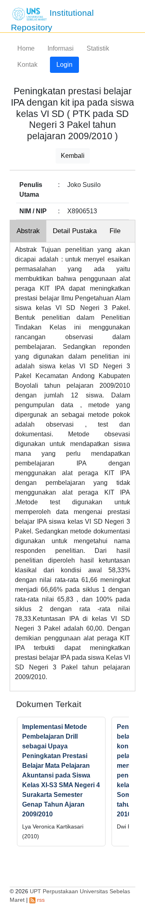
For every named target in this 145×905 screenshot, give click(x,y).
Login (64, 64)
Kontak (27, 64)
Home (26, 48)
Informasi (61, 48)
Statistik (98, 48)
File (115, 231)
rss (40, 900)
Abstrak (28, 231)
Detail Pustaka (75, 231)
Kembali (73, 155)
